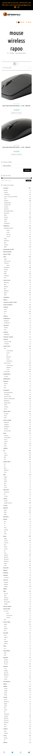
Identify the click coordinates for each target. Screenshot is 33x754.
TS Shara (6, 376)
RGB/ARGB (6, 334)
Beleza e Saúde (6, 254)
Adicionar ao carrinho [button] (16, 112)
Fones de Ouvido (7, 420)
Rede (5, 242)
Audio (7, 265)
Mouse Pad (5, 567)
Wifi (5, 387)
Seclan (5, 692)
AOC (5, 521)
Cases (5, 453)
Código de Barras (8, 502)
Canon (5, 309)
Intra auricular (7, 430)
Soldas (5, 404)
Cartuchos (5, 307)
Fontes (5, 271)
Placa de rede (6, 608)
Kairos (5, 415)
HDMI (5, 273)
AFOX (5, 635)
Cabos (4, 256)
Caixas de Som (6, 280)
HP (4, 313)
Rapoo (18, 103)
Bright (5, 477)
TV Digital (6, 343)
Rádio (5, 215)
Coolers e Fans (6, 346)
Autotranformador (8, 392)
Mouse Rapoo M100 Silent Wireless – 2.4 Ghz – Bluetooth (16, 105)
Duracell (6, 593)
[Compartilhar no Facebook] (4, 752)
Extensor (6, 269)
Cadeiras (6, 192)
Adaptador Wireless (8, 228)
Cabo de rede (7, 261)
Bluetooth (6, 240)
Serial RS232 (9, 615)
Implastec (8, 367)
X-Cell (5, 487)
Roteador (5, 666)
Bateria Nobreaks (7, 251)
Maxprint (6, 286)
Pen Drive (5, 579)
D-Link (7, 232)
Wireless (8, 617)
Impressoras (6, 489)
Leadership (6, 714)
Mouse (14, 103)
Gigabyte (6, 641)
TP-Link (8, 236)
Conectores (6, 325)
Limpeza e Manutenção (9, 398)
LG (4, 525)
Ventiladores (7, 223)
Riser (5, 630)
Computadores (6, 318)
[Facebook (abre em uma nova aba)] (15, 7)
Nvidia (5, 624)
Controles (5, 332)
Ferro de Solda (7, 396)
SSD (5, 459)
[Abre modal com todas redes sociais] (29, 752)
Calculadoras (7, 194)
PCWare (6, 643)
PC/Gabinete (7, 322)
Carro (5, 198)
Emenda (6, 327)
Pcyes (5, 527)
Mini (5, 288)
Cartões (6, 500)
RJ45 (5, 329)
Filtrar (28, 180)
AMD (5, 653)
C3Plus (5, 705)
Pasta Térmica (7, 363)
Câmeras (5, 299)
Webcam (5, 742)
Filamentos (6, 492)
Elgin (5, 595)
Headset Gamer (6, 461)
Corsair (8, 352)
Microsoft (6, 559)
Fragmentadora (7, 202)
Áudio (5, 238)
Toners (5, 735)
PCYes (5, 443)
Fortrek (5, 441)
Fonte (4, 433)
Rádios (5, 292)
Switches (5, 686)
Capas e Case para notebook (10, 196)
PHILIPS (5, 588)
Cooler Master (9, 350)
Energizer (6, 597)
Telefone (5, 728)
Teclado (5, 697)
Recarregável (7, 601)
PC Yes (7, 359)
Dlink (5, 479)
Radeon (6, 628)
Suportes (6, 217)
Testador (6, 406)
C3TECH (6, 540)
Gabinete (5, 448)
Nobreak (5, 570)
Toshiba (6, 603)
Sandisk (5, 586)
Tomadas (6, 244)
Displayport (6, 267)
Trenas (5, 408)
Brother (6, 738)
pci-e (5, 648)
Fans (5, 348)
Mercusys (8, 234)
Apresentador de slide (8, 249)
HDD (5, 457)
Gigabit (5, 690)
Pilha (4, 591)
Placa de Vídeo (6, 622)
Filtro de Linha (6, 411)
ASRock (5, 637)
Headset (6, 428)
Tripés (5, 221)
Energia (6, 383)
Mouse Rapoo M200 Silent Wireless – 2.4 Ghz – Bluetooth (16, 147)
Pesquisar (27, 170)
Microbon (8, 356)
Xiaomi (5, 679)
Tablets (5, 219)
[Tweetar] (12, 752)
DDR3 (5, 510)
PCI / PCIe (6, 611)
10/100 (5, 688)
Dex (7, 354)
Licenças (5, 505)
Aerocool (6, 435)
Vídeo (5, 246)
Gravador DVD (7, 204)
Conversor (6, 263)
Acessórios (5, 188)
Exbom (5, 481)
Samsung (6, 529)
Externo (6, 455)
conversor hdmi (7, 341)
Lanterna (6, 206)
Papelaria (5, 575)
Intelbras (6, 659)
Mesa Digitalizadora (8, 211)
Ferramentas (6, 390)
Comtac (8, 230)
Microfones (6, 516)
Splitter (5, 683)
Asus (5, 639)
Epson (5, 311)
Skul (5, 531)
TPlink (5, 694)
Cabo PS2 (6, 542)
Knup (5, 284)
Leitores (5, 498)
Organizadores (7, 402)
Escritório (6, 577)
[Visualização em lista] (18, 63)
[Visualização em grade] (14, 63)
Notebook (6, 275)
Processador (7, 371)
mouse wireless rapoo (21, 53)
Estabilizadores (6, 374)
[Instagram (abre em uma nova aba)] (18, 7)
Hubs (4, 474)
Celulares (6, 200)
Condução (6, 424)
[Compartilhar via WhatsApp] (20, 752)
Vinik (5, 294)
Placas (4, 645)
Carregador (6, 394)
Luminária (6, 208)
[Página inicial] (7, 53)
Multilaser (6, 290)
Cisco (5, 668)
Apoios (5, 699)
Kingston (6, 582)
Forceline (6, 413)
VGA (5, 277)
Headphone (6, 426)
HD (4, 450)
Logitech (6, 555)
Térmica (6, 496)
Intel (5, 655)
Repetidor (5, 657)
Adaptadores (6, 225)
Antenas (6, 190)
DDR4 (5, 512)
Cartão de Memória (7, 304)
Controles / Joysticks (8, 336)
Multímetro (6, 400)
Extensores (5, 381)
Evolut (5, 546)
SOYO (5, 533)
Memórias (5, 507)
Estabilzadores (6, 378)
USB (5, 385)
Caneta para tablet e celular (10, 302)
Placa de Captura (7, 606)
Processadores (6, 650)
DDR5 (5, 514)
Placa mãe (5, 632)
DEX (5, 544)
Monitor (5, 519)
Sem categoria (6, 681)
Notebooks (6, 213)
